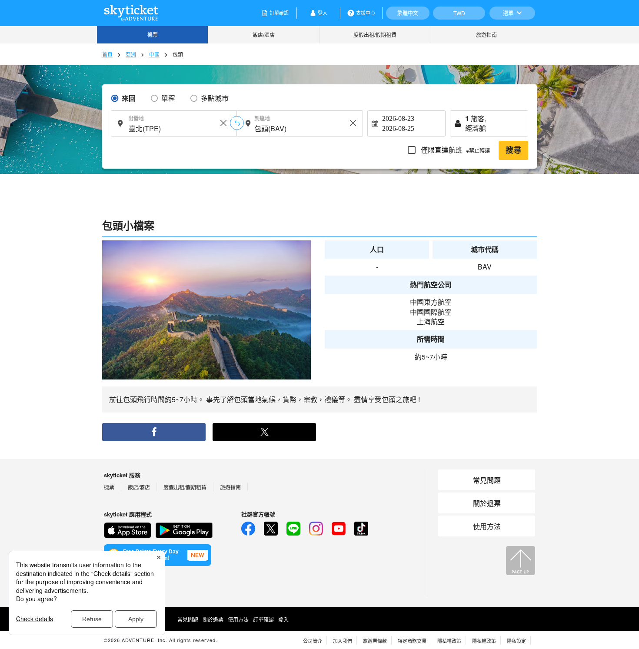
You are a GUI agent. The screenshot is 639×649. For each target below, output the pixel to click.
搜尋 (513, 150)
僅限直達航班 (454, 150)
